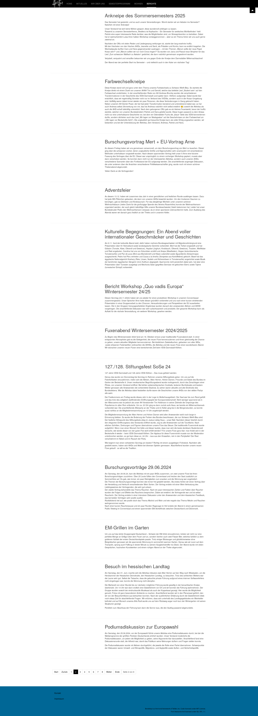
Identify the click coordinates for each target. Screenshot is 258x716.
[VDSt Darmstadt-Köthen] (57, 3)
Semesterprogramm (119, 3)
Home (69, 3)
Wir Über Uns (98, 3)
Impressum (59, 698)
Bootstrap (148, 708)
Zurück (64, 671)
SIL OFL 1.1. (201, 711)
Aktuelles (81, 3)
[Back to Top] (252, 10)
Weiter (109, 671)
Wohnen (138, 3)
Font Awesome (176, 711)
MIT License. (201, 708)
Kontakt (57, 693)
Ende (117, 671)
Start (56, 671)
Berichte (151, 3)
